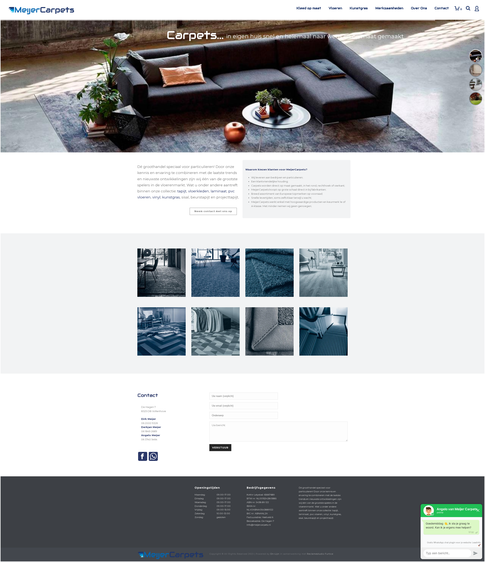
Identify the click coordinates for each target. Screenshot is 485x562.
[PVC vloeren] (161, 363)
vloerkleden (198, 191)
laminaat (219, 191)
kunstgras (171, 197)
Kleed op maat (308, 8)
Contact (442, 8)
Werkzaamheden (389, 8)
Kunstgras (359, 8)
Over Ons (419, 8)
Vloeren (335, 8)
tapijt (181, 191)
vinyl (156, 197)
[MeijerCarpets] (170, 554)
